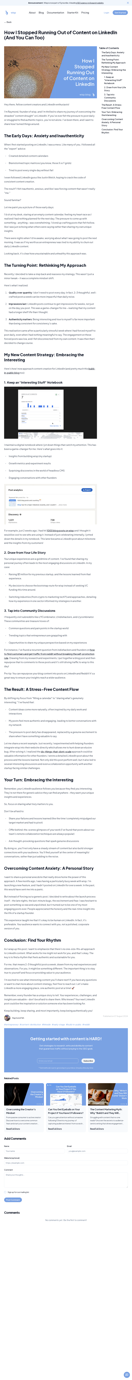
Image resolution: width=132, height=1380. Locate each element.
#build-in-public (73, 1024)
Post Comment (13, 1200)
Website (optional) (12, 1158)
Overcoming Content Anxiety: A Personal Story (112, 122)
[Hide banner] (127, 3)
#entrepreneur (11, 1024)
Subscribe (88, 1061)
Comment (8, 1170)
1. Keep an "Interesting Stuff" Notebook (113, 80)
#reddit (86, 1024)
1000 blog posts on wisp (60, 530)
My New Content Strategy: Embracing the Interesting (114, 69)
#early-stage (58, 1024)
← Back (7, 22)
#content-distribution (30, 1024)
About (32, 12)
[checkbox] (5, 1192)
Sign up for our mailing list (18, 1192)
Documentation (55, 12)
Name (6, 1146)
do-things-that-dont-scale (56, 751)
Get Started (120, 12)
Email (69, 1146)
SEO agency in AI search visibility (90, 3)
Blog (41, 12)
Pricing (85, 12)
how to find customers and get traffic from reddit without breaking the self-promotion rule (49, 653)
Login (106, 12)
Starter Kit (72, 12)
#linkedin (46, 1024)
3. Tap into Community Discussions (110, 97)
